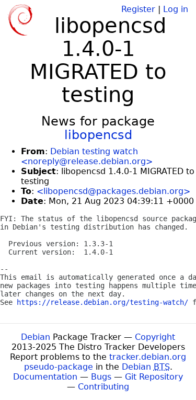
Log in (175, 9)
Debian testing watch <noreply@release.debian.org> (87, 156)
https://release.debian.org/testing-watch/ (102, 302)
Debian (35, 337)
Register (138, 9)
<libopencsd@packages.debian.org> (113, 191)
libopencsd (98, 135)
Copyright (155, 337)
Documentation (45, 377)
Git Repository (154, 377)
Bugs (101, 377)
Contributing (103, 387)
